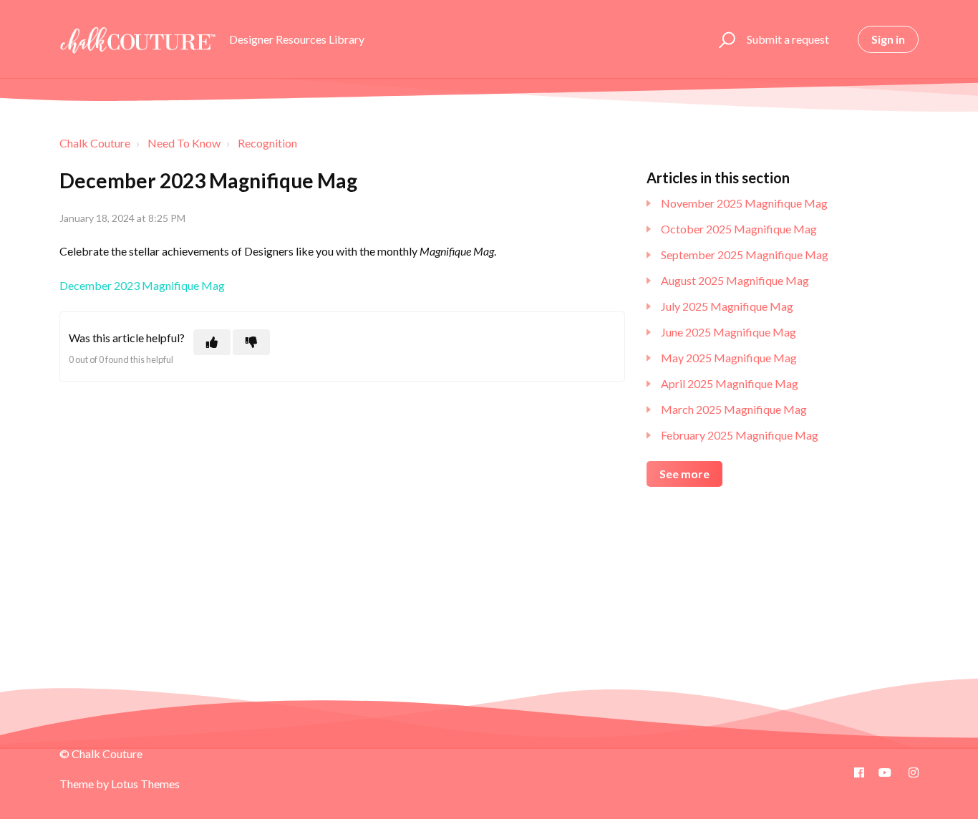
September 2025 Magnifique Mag (744, 254)
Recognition (267, 143)
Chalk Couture (94, 143)
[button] (725, 39)
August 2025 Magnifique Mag (735, 280)
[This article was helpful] (212, 342)
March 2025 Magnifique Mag (734, 409)
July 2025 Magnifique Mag (727, 306)
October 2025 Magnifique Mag (739, 229)
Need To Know (184, 143)
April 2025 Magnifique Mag (729, 383)
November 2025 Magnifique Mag (744, 203)
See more (684, 473)
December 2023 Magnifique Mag (142, 285)
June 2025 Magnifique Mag (728, 332)
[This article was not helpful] (251, 342)
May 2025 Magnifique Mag (729, 357)
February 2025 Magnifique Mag (739, 435)
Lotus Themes (145, 783)
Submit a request (788, 39)
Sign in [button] (888, 39)
